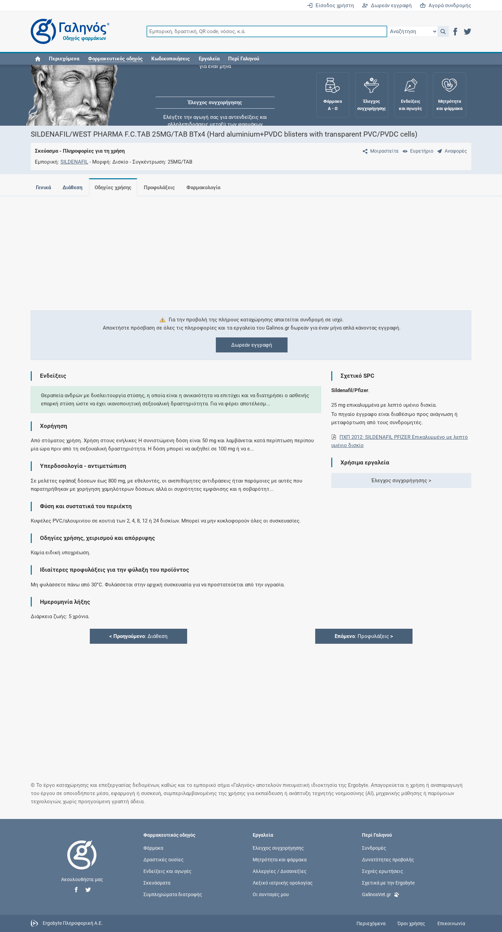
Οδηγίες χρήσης (113, 187)
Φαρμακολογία (203, 187)
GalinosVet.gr (376, 894)
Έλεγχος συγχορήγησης (215, 85)
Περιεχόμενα (64, 59)
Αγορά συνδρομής (448, 5)
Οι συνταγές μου (271, 894)
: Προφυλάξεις (364, 636)
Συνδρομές (374, 847)
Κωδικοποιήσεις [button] (170, 59)
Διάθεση (72, 187)
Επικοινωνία (451, 923)
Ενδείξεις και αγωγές (167, 871)
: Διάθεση (138, 636)
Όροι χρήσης (411, 923)
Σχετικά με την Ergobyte (388, 883)
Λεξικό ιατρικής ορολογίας (283, 883)
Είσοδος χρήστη (333, 5)
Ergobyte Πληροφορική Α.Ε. (73, 923)
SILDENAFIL (74, 162)
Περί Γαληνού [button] (243, 59)
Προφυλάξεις (159, 187)
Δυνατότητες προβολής (388, 859)
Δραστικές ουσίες (163, 859)
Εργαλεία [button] (209, 59)
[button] (443, 31)
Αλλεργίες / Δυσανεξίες (280, 871)
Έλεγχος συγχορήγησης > (401, 480)
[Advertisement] (230, 249)
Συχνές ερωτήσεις (382, 871)
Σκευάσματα (156, 883)
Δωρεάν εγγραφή (390, 5)
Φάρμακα (153, 847)
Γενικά (43, 187)
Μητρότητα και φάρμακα (280, 859)
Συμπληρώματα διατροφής (172, 894)
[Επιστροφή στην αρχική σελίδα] (82, 862)
